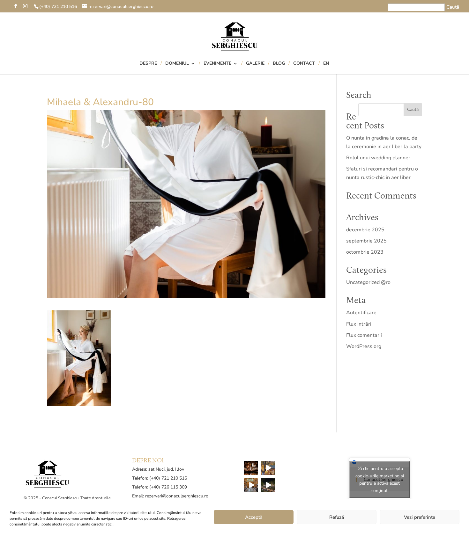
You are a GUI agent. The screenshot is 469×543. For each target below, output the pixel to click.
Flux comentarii (364, 335)
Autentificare (361, 312)
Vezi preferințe (419, 517)
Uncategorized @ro (368, 282)
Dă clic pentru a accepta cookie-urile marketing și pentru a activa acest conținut (379, 480)
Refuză (336, 517)
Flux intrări (358, 324)
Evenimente (217, 63)
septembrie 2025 (366, 240)
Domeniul (177, 63)
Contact (304, 63)
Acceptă (254, 517)
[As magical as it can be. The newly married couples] (251, 468)
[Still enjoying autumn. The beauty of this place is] (268, 468)
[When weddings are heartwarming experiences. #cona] (251, 485)
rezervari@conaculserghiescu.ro (176, 496)
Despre (148, 63)
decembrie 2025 (365, 229)
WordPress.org (363, 346)
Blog (279, 63)
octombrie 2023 (364, 252)
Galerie (255, 63)
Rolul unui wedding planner (378, 157)
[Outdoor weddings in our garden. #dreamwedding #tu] (268, 485)
